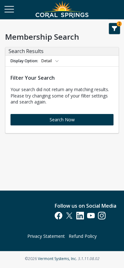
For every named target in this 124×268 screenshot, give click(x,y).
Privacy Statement (46, 236)
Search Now (62, 120)
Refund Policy (83, 236)
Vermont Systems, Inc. (57, 258)
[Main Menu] (9, 9)
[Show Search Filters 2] (114, 28)
